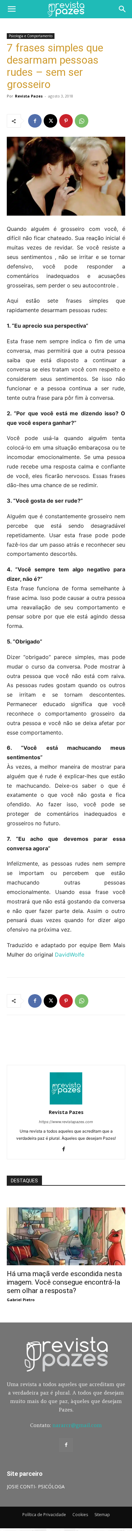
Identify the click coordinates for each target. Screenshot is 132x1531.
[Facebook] (35, 121)
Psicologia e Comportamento (30, 36)
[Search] (122, 9)
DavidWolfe (69, 954)
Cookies (80, 1514)
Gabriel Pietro (21, 1299)
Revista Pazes (29, 96)
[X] (50, 121)
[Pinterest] (66, 121)
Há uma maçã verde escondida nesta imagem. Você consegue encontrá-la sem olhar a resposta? (64, 1282)
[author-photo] (66, 1103)
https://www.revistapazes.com (66, 1121)
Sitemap (102, 1514)
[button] (11, 9)
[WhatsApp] (81, 121)
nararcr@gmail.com (77, 1425)
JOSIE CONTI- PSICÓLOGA (36, 1486)
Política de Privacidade (44, 1514)
